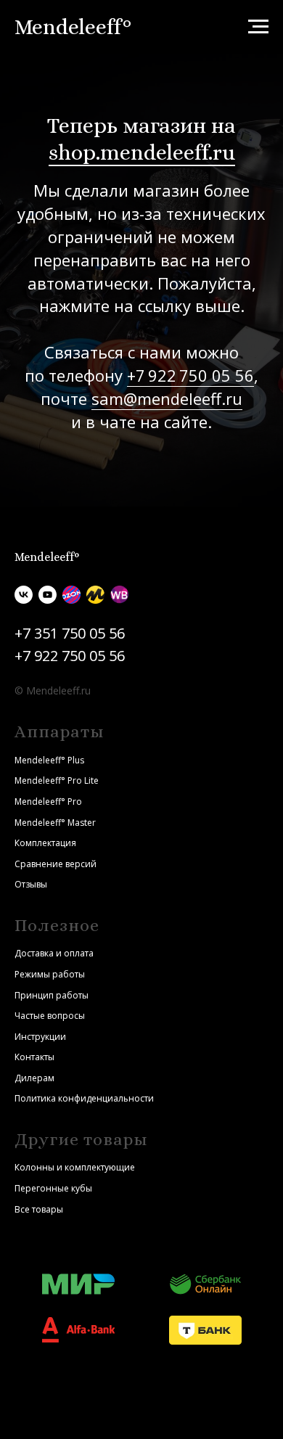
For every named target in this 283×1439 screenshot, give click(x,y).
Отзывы (31, 884)
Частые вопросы (50, 1015)
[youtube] (47, 595)
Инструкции (40, 1036)
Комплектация (45, 843)
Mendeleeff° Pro (48, 801)
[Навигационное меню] (258, 27)
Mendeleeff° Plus (49, 760)
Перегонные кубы (53, 1188)
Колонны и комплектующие (75, 1167)
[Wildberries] (119, 595)
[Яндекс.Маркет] (95, 595)
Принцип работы (52, 995)
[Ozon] (71, 595)
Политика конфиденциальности (84, 1098)
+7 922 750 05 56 (190, 375)
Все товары (39, 1209)
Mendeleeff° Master (55, 822)
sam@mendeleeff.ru (166, 398)
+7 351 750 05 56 (70, 633)
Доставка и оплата (54, 953)
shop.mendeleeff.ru (142, 152)
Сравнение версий (56, 864)
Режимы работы (50, 974)
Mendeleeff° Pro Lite (57, 780)
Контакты (34, 1057)
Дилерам (34, 1078)
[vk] (24, 595)
